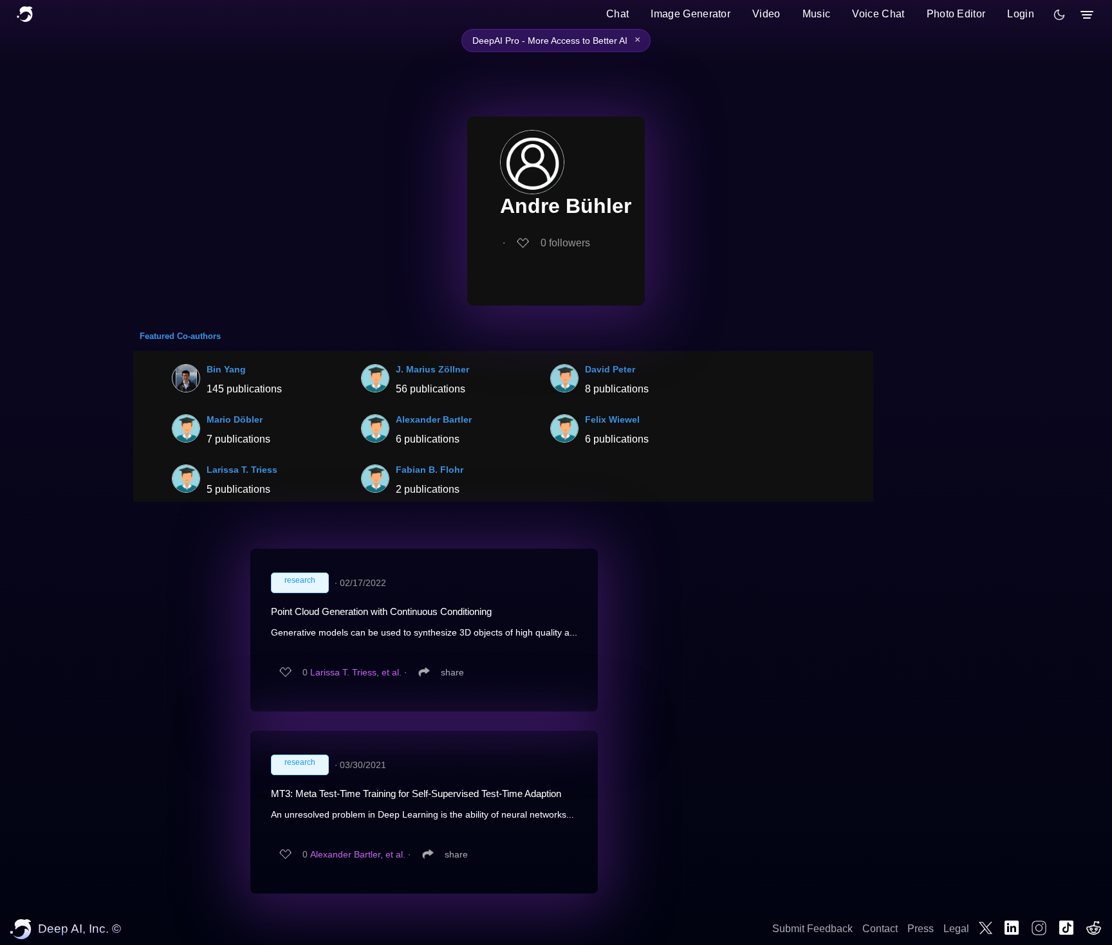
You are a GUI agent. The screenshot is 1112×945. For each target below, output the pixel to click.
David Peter (610, 369)
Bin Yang (226, 369)
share (452, 672)
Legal (956, 928)
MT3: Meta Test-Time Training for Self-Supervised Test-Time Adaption (416, 793)
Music (816, 13)
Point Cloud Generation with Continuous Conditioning (381, 611)
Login (1020, 13)
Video (766, 13)
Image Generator (690, 13)
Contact (880, 928)
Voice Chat (878, 13)
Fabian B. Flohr (429, 469)
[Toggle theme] (1059, 15)
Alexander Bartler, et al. (357, 854)
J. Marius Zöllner (432, 369)
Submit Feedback (812, 928)
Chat (617, 13)
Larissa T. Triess (242, 469)
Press (920, 928)
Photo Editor (956, 13)
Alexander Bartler (434, 419)
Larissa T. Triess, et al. (356, 672)
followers (565, 242)
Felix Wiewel (612, 419)
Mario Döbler (235, 419)
